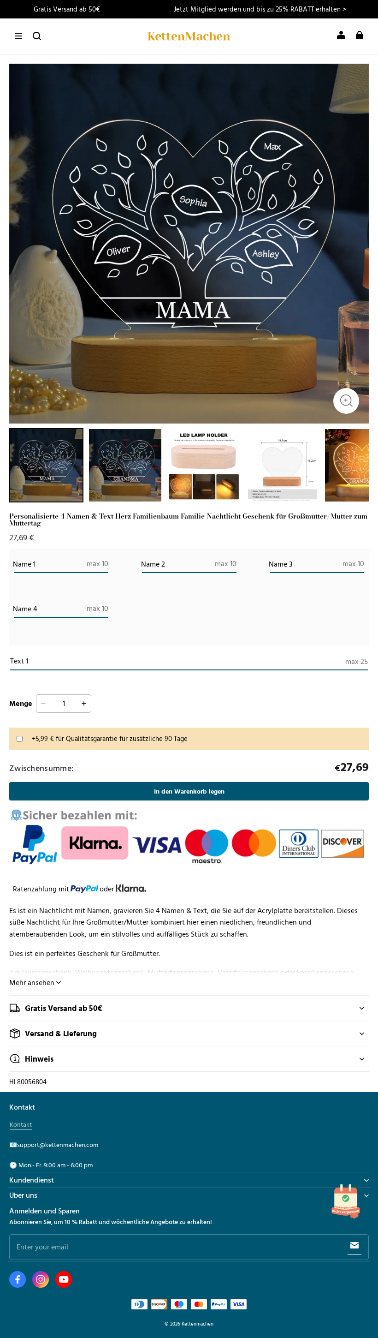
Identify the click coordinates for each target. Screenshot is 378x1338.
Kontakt (21, 1124)
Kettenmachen (197, 1323)
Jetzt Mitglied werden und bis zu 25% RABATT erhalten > (260, 9)
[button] (18, 36)
